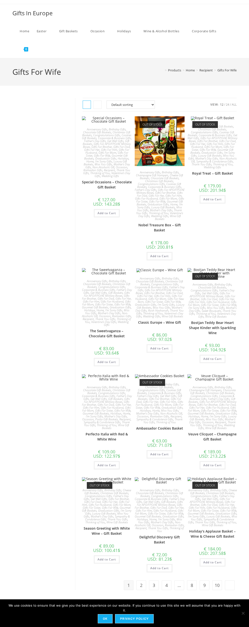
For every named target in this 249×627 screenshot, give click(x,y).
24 (227, 104)
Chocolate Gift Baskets (97, 132)
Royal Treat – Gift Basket (212, 173)
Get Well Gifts (115, 141)
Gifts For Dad (121, 147)
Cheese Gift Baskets (221, 126)
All (234, 104)
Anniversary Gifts (97, 129)
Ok (105, 618)
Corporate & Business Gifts (114, 138)
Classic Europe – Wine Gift (159, 322)
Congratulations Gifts (106, 135)
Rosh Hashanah (158, 310)
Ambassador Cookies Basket (159, 428)
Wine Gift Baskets (172, 316)
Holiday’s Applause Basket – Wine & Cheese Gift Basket (212, 534)
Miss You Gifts (103, 164)
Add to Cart (107, 213)
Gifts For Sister (104, 304)
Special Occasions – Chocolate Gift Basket (107, 184)
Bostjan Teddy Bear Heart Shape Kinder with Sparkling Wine (212, 327)
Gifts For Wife (227, 70)
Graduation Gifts (105, 158)
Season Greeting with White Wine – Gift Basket (107, 531)
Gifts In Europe (32, 13)
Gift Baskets (115, 293)
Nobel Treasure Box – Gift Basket (159, 227)
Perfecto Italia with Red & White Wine (107, 436)
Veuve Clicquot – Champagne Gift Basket (212, 436)
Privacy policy (134, 618)
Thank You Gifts (202, 164)
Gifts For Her (91, 150)
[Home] (162, 70)
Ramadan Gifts (92, 170)
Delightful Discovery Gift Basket (159, 539)
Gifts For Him (109, 150)
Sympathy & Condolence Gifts (214, 161)
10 (217, 585)
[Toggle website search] (37, 49)
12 (221, 104)
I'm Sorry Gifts (103, 161)
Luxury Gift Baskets (163, 207)
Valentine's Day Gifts (103, 322)
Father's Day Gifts (95, 141)
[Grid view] (87, 105)
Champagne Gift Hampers (152, 175)
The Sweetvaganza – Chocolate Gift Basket (107, 333)
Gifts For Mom (107, 153)
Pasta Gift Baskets (106, 419)
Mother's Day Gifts (161, 210)
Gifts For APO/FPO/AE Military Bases (107, 294)
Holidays (123, 158)
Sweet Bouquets (211, 311)
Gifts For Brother (101, 147)
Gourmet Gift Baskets (95, 307)
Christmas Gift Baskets (159, 181)
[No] (242, 613)
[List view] (97, 105)
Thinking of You (100, 173)
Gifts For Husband (146, 198)
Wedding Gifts (110, 176)
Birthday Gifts (117, 129)
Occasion (121, 167)
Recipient (109, 170)
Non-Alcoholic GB (103, 167)
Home (90, 161)
